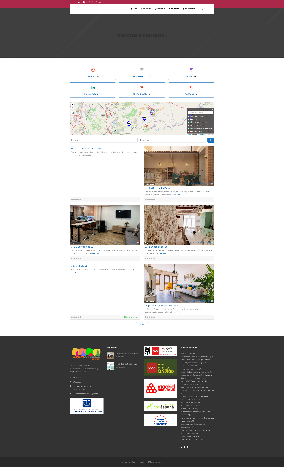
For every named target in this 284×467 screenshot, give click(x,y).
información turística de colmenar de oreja (197, 391)
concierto (207, 372)
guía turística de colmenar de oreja (196, 387)
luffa (197, 396)
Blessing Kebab (79, 266)
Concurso (198, 375)
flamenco (195, 384)
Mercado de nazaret (190, 403)
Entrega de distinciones (127, 354)
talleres (185, 433)
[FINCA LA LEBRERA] (146, 125)
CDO (184, 363)
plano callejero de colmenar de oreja (197, 418)
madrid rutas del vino (190, 400)
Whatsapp (77, 382)
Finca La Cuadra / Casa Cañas (86, 148)
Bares (189, 76)
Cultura (208, 375)
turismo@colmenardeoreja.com (85, 394)
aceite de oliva (188, 354)
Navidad (185, 415)
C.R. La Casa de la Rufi (156, 246)
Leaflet (189, 134)
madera (205, 396)
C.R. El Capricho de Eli (82, 246)
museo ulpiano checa (191, 412)
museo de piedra (189, 409)
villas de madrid (189, 439)
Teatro (194, 433)
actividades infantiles (190, 357)
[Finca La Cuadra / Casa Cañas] (129, 123)
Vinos (201, 439)
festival (185, 384)
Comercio (91, 76)
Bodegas (189, 94)
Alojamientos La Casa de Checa (161, 305)
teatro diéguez (188, 436)
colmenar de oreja (197, 363)
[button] (131, 317)
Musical (206, 412)
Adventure (207, 357)
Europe (195, 381)
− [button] (72, 107)
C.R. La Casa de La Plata (157, 188)
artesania (186, 360)
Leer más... (95, 155)
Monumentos (140, 76)
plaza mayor (187, 421)
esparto (185, 381)
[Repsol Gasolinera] (149, 106)
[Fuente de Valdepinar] (155, 115)
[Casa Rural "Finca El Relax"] (144, 118)
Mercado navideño (190, 406)
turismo (200, 436)
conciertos (186, 375)
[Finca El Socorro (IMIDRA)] (155, 106)
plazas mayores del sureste (193, 424)
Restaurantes (140, 94)
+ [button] (72, 104)
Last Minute (187, 396)
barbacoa (197, 360)
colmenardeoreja (189, 366)
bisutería (208, 360)
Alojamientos (91, 94)
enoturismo (203, 378)
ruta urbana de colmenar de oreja (196, 430)
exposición (206, 381)
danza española (189, 378)
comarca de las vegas (191, 369)
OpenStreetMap (202, 134)
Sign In (206, 2)
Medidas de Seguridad (126, 364)
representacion (188, 427)
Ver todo (142, 325)
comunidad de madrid (191, 372)
